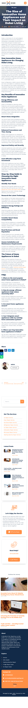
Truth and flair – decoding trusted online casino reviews (13, 469)
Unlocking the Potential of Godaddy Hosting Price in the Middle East (17, 460)
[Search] (22, 401)
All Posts (14, 367)
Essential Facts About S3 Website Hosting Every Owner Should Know (17, 451)
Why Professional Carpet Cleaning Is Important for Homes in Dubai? (18, 477)
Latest (14, 7)
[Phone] (1, 357)
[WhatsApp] (1, 353)
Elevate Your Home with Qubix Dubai (10, 189)
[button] (25, 3)
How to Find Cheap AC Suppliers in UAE (18, 493)
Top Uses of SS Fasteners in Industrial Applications (18, 486)
